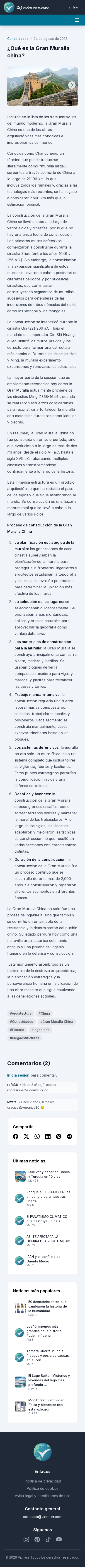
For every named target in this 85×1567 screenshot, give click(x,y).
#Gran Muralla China (56, 1021)
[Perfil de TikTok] (48, 1539)
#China (44, 1013)
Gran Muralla (18, 390)
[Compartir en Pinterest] (58, 1136)
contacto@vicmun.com (42, 1516)
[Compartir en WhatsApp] (37, 1136)
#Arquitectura (21, 1013)
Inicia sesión (18, 1075)
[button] (71, 85)
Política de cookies (42, 1488)
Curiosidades (17, 39)
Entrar (73, 7)
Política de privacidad (42, 1481)
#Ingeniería (41, 1030)
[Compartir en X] (26, 1136)
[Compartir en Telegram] (69, 1136)
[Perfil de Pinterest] (37, 1539)
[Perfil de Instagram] (26, 1539)
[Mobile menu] (76, 20)
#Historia (17, 1030)
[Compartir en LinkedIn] (48, 1136)
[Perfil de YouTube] (59, 1539)
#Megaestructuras (24, 1038)
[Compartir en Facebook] (15, 1136)
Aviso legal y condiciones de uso (42, 1495)
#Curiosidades (21, 1021)
